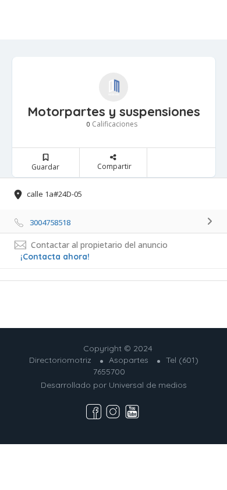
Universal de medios (148, 385)
